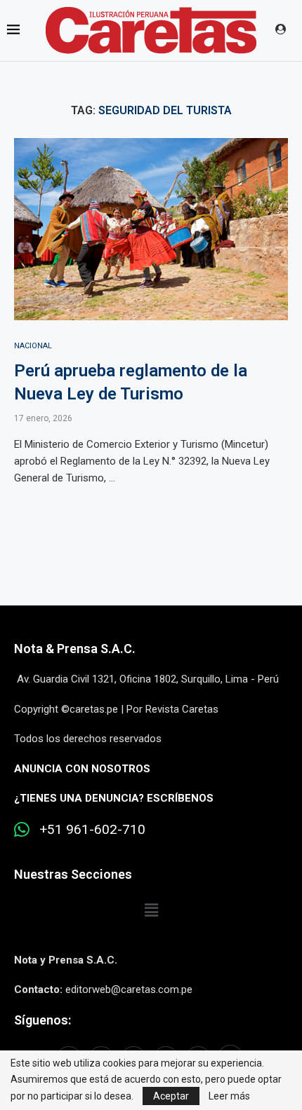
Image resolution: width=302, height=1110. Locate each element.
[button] (151, 910)
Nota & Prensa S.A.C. (75, 648)
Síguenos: (42, 1020)
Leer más (229, 1096)
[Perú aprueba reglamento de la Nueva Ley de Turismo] (151, 229)
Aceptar (171, 1096)
